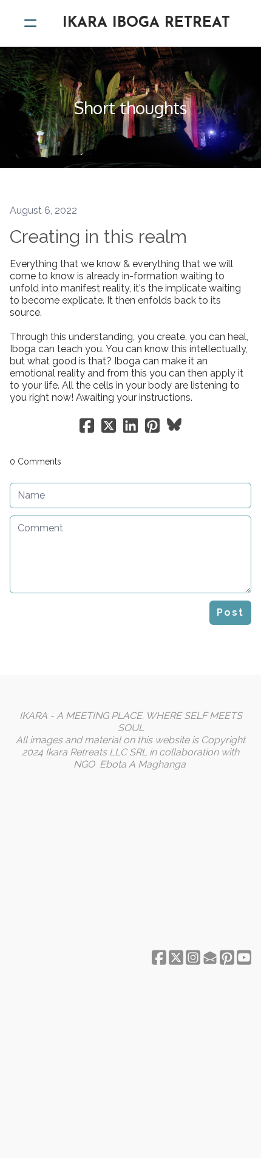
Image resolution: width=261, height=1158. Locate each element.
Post (230, 612)
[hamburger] (30, 23)
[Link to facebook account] (159, 957)
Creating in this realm (98, 236)
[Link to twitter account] (176, 957)
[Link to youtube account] (244, 957)
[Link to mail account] (210, 957)
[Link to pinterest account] (227, 957)
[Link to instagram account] (193, 957)
